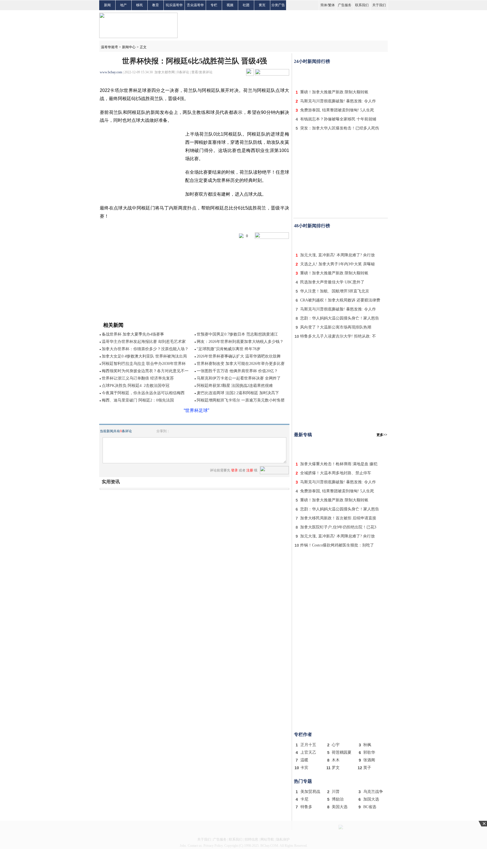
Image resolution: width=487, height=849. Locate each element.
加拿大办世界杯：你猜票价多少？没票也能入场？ (145, 349)
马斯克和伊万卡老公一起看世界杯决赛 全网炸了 (239, 378)
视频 (230, 5)
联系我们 (362, 5)
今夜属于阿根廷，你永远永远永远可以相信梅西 (143, 393)
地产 (123, 5)
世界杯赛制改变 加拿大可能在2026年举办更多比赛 (241, 363)
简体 (323, 5)
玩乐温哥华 (174, 5)
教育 (155, 5)
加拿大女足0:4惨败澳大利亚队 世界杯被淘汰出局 (144, 356)
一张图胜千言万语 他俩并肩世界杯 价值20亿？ (237, 371)
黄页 (262, 5)
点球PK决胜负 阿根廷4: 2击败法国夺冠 (135, 385)
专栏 (214, 5)
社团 (246, 5)
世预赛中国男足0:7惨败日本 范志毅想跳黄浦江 (237, 334)
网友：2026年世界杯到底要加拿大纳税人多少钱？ (240, 341)
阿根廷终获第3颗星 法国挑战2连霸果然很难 (235, 385)
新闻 (107, 5)
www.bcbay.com (111, 72)
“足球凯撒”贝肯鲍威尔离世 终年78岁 (228, 349)
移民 (139, 5)
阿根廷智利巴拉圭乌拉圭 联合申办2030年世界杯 (144, 363)
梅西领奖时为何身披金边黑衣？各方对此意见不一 (145, 371)
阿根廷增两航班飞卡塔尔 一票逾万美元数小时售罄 (241, 400)
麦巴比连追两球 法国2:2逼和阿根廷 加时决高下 (238, 393)
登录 (234, 470)
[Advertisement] (341, 76)
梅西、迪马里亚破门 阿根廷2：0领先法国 (138, 400)
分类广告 (278, 5)
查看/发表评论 (201, 72)
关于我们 (379, 5)
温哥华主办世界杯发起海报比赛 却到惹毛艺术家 (144, 341)
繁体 (331, 5)
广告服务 (344, 5)
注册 (249, 470)
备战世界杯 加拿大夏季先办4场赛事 (133, 334)
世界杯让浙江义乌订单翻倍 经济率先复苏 (138, 378)
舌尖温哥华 (195, 5)
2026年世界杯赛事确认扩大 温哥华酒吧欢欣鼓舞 (239, 356)
